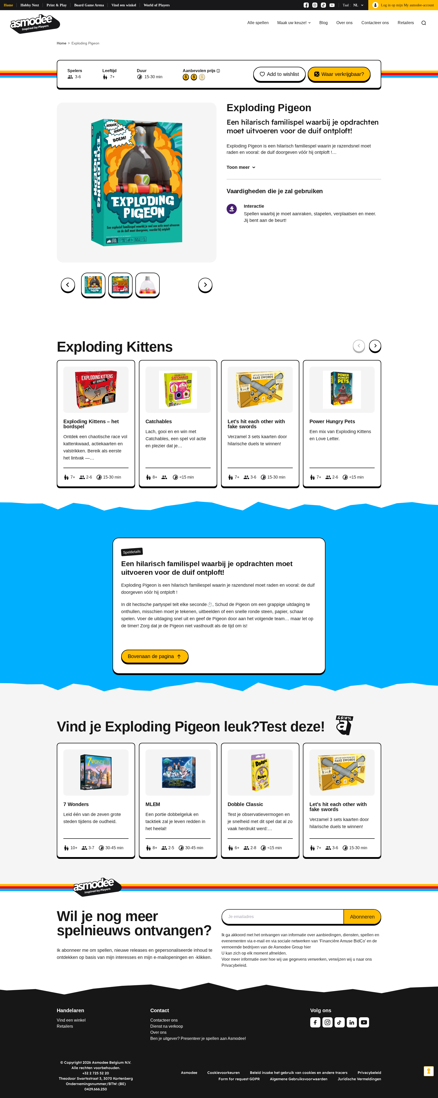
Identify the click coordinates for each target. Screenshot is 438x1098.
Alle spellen (258, 23)
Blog (323, 23)
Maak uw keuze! (291, 23)
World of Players (157, 5)
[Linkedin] (352, 1022)
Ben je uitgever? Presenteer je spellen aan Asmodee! (198, 1038)
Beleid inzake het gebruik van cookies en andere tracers (299, 1072)
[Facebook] (306, 5)
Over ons (344, 23)
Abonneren (362, 917)
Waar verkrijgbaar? (342, 74)
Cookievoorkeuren (223, 1072)
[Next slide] (205, 285)
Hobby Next (30, 5)
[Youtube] (332, 5)
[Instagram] (315, 5)
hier (307, 947)
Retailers (406, 23)
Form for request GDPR (239, 1079)
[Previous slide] (359, 346)
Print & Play (57, 5)
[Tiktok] (323, 5)
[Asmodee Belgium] (35, 22)
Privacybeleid (369, 1072)
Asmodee (189, 1072)
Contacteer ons (375, 23)
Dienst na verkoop (166, 1026)
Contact (159, 1010)
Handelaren (70, 1010)
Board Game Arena (89, 5)
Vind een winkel (124, 5)
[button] (93, 285)
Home (8, 5)
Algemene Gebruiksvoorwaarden (298, 1079)
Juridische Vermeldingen (359, 1079)
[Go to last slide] (68, 285)
